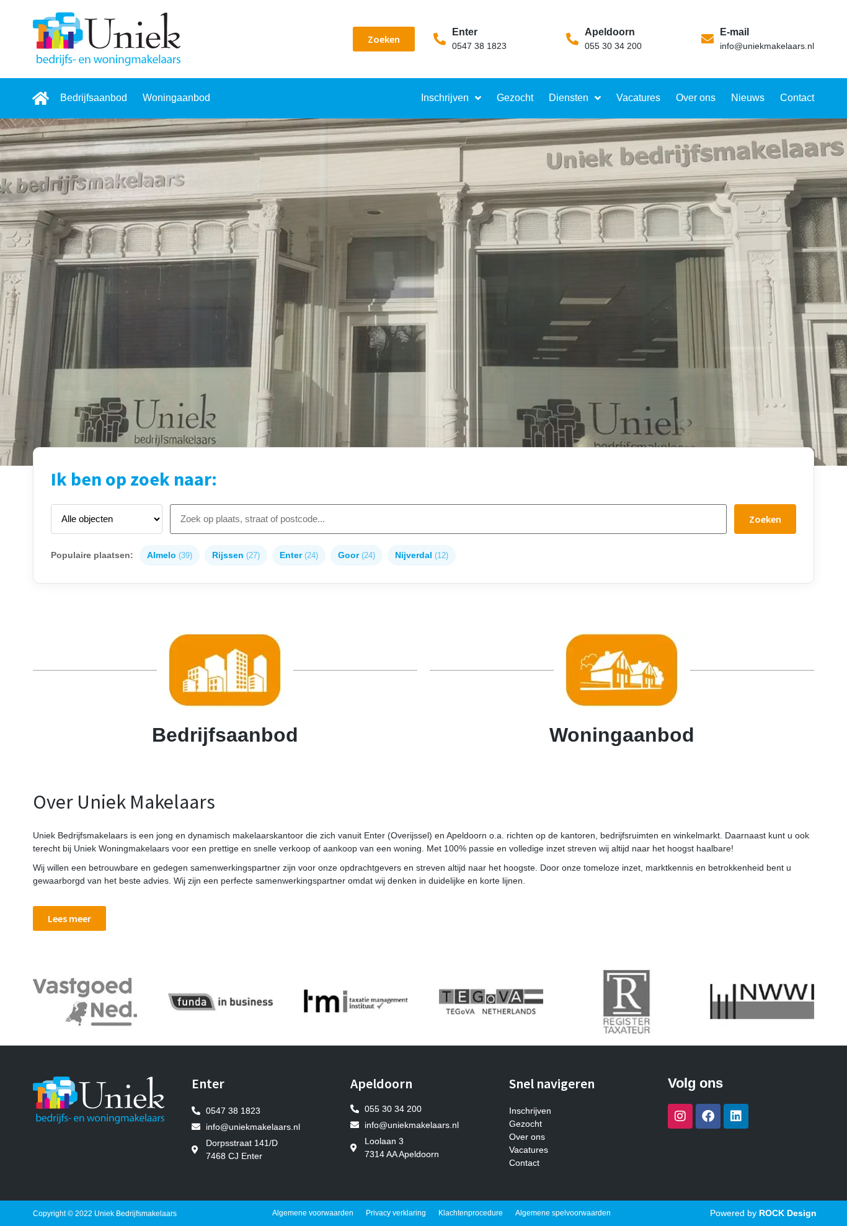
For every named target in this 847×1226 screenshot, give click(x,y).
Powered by (763, 1213)
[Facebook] (708, 1116)
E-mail (734, 32)
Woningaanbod (176, 97)
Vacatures (638, 97)
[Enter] (439, 39)
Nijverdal (421, 555)
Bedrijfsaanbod (93, 97)
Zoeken (765, 519)
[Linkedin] (736, 1116)
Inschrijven (445, 97)
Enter (464, 32)
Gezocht (515, 97)
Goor (356, 555)
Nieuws (748, 97)
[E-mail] (707, 39)
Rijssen (236, 555)
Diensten (568, 97)
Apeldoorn (610, 32)
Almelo (169, 555)
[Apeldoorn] (572, 39)
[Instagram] (680, 1116)
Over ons (696, 97)
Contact (797, 97)
